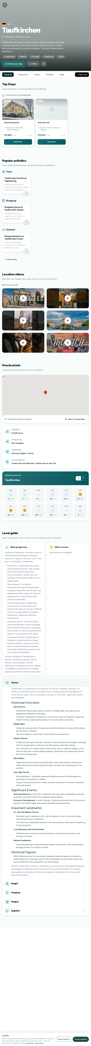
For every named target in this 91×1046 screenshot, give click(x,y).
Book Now (18, 142)
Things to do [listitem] (23, 75)
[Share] (43, 64)
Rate (35, 64)
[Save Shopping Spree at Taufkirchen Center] (26, 222)
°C (78, 478)
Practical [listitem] (49, 75)
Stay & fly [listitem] (8, 75)
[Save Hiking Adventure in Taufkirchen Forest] (26, 251)
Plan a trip (83, 75)
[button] (18, 123)
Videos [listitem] (37, 75)
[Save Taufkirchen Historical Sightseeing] (26, 193)
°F (83, 478)
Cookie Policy (30, 1043)
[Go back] (4, 5)
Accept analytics (81, 1039)
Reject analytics (64, 1039)
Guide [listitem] (61, 75)
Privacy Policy (39, 1043)
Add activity (12, 259)
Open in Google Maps (76, 419)
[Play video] (23, 298)
